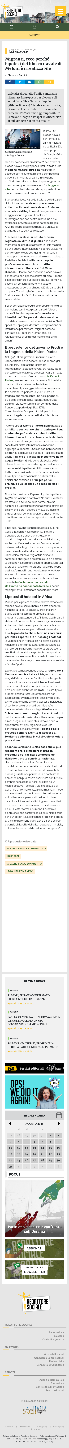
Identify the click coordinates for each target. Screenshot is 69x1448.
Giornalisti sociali (54, 1354)
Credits (37, 1429)
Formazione (57, 1383)
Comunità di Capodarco (50, 1364)
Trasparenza (24, 1427)
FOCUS (15, 1174)
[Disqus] (34, 927)
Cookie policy (58, 1427)
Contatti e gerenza (53, 1339)
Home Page (13, 856)
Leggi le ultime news (20, 871)
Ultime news (34, 981)
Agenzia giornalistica (51, 1379)
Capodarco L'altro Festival (49, 1357)
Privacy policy (41, 1427)
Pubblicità (9, 1427)
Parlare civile (56, 1361)
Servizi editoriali (55, 1390)
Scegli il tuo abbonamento (24, 863)
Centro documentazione (50, 1386)
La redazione (56, 1332)
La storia (59, 1335)
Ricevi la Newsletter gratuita (26, 848)
